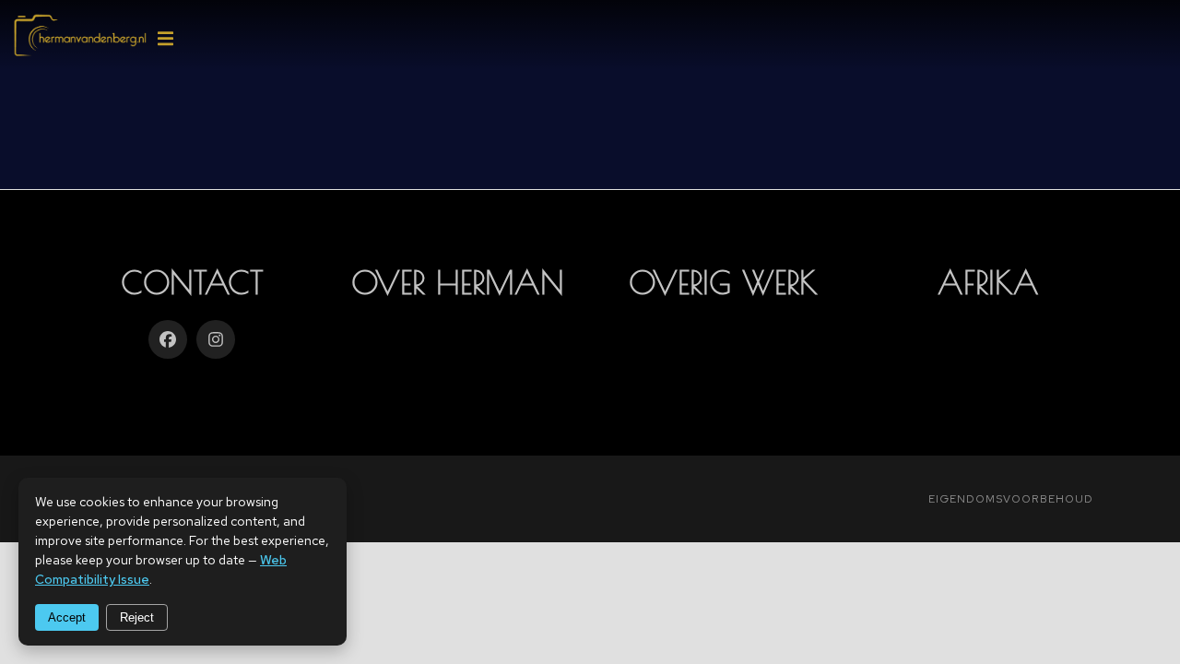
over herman (457, 282)
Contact (192, 282)
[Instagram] (215, 339)
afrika (988, 282)
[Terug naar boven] (1154, 638)
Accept (67, 617)
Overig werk (723, 282)
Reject (137, 617)
